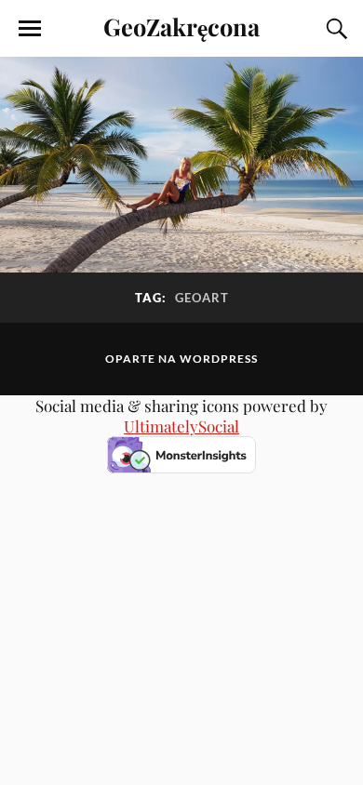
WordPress (219, 359)
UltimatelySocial (181, 426)
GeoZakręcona (181, 26)
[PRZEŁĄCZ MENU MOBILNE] (30, 29)
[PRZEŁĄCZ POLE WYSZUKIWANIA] (334, 29)
